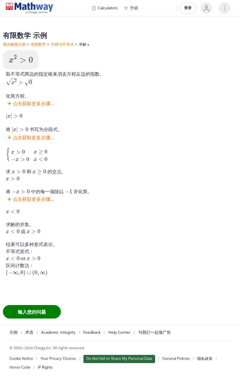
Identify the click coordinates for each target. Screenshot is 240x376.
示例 (13, 333)
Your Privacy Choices (58, 359)
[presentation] (21, 59)
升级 (134, 8)
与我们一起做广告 (154, 333)
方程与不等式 (62, 44)
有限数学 (38, 44)
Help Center (119, 333)
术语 (29, 333)
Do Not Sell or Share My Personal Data (119, 359)
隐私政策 (204, 359)
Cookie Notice (21, 359)
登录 (188, 8)
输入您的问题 (32, 312)
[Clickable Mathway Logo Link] (30, 8)
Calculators (108, 8)
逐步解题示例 (14, 44)
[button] (206, 8)
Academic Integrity (58, 333)
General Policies (176, 359)
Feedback (92, 333)
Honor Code (19, 368)
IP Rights (45, 368)
